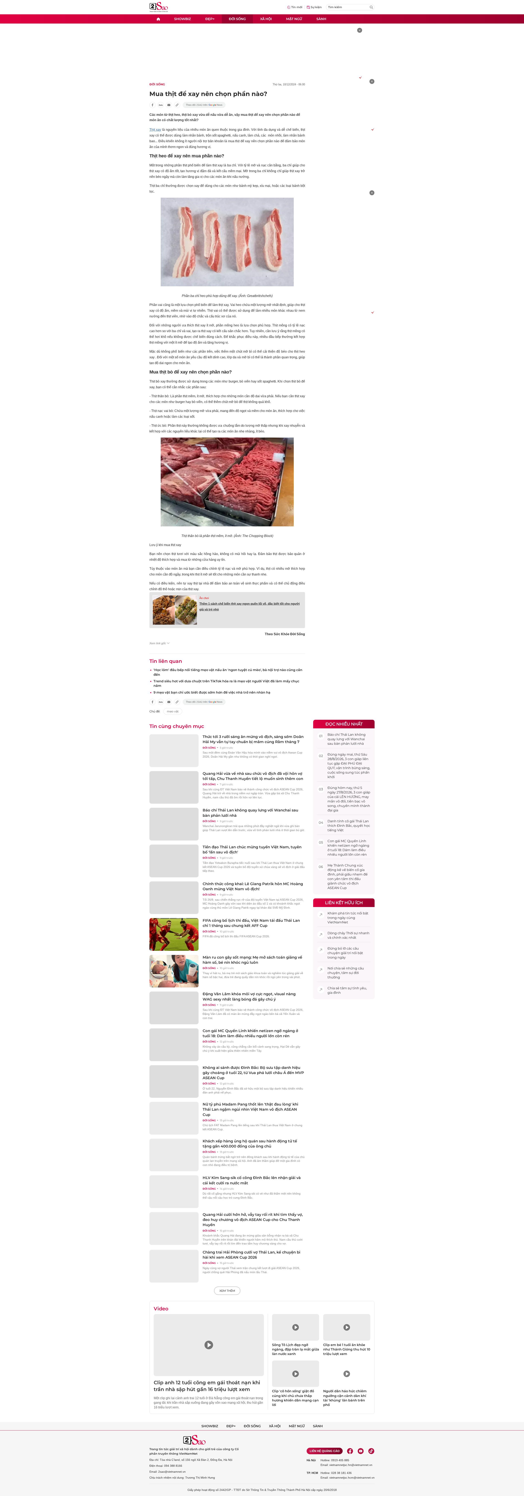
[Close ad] (359, 30)
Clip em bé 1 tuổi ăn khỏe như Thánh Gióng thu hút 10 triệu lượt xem (346, 1349)
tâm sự (347, 973)
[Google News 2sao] (204, 105)
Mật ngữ (294, 19)
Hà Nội (311, 1460)
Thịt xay (155, 129)
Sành (321, 19)
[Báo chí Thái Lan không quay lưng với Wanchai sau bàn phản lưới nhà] (174, 824)
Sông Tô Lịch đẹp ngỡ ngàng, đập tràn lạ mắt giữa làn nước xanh (295, 1349)
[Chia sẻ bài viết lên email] (169, 105)
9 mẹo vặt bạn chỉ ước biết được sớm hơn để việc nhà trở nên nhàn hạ (212, 692)
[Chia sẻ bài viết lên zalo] (161, 105)
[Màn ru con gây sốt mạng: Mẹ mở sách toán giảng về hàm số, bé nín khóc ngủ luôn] (174, 971)
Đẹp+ (210, 19)
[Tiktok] (371, 1451)
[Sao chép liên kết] (177, 105)
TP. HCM (312, 1473)
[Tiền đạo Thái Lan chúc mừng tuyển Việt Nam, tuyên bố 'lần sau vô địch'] (174, 861)
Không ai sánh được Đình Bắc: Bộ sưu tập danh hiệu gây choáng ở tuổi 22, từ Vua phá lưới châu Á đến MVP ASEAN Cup (253, 1072)
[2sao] (158, 19)
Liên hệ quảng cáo (325, 1451)
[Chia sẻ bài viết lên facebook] (152, 105)
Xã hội (266, 19)
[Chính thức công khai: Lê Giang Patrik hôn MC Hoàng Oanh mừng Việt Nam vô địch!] (174, 897)
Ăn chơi (204, 598)
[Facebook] (350, 1451)
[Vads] (359, 77)
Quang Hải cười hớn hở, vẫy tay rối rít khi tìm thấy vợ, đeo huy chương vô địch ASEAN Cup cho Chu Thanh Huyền (253, 1219)
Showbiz (182, 19)
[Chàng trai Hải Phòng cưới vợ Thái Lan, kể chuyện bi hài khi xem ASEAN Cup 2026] (174, 1266)
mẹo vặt (173, 711)
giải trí (346, 953)
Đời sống (237, 19)
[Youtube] (360, 1451)
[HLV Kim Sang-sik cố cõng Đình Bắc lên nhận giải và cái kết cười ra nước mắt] (174, 1191)
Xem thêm (227, 1291)
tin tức (350, 913)
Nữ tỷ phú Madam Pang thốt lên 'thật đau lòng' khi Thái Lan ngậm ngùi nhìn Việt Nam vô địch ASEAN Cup (250, 1109)
